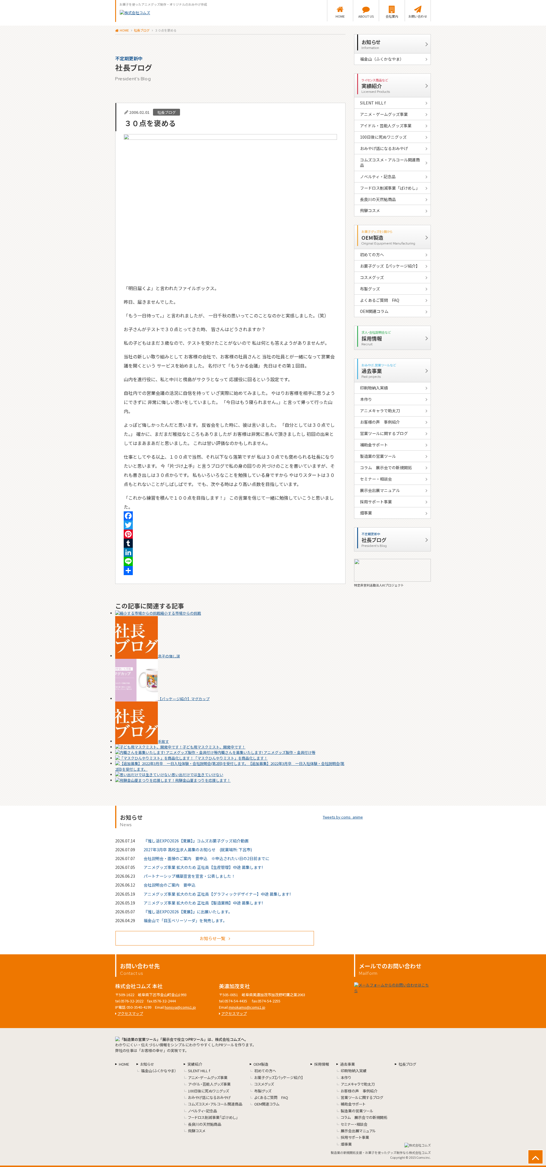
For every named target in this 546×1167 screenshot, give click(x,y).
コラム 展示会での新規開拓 (386, 467)
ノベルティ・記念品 (378, 176)
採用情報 (321, 1064)
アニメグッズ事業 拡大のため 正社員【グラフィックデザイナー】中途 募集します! (217, 894)
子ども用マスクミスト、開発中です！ (214, 747)
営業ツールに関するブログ (384, 433)
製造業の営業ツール (378, 456)
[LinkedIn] (230, 552)
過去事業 (347, 1064)
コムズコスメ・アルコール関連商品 (390, 162)
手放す (163, 741)
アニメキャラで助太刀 (380, 410)
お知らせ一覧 (212, 938)
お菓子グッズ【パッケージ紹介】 (390, 266)
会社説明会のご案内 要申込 (169, 885)
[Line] (230, 561)
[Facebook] (230, 515)
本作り (366, 399)
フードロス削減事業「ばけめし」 (390, 188)
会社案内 (392, 16)
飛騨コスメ (370, 210)
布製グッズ (370, 289)
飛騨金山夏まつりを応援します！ (203, 780)
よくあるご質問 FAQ (379, 300)
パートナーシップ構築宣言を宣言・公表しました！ (189, 876)
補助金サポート (374, 445)
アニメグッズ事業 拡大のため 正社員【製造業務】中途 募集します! (203, 903)
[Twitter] (230, 525)
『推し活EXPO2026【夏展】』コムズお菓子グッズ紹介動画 (196, 841)
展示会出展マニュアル (380, 490)
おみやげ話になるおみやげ (384, 148)
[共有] (230, 570)
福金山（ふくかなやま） (382, 59)
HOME (340, 16)
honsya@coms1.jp (180, 1007)
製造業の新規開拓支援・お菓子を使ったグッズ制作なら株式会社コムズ (381, 1152)
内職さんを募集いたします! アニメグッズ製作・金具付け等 (266, 752)
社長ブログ (142, 30)
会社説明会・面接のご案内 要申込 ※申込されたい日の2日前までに (206, 858)
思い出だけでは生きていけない (197, 774)
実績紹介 (194, 1064)
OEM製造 (260, 1064)
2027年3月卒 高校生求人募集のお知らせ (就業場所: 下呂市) (198, 849)
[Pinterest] (230, 534)
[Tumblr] (230, 543)
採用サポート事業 (376, 501)
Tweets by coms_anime (343, 817)
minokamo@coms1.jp (247, 1007)
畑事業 (366, 513)
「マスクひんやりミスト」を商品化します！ (231, 758)
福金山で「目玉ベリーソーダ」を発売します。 (185, 920)
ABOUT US (366, 16)
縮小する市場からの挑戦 (180, 613)
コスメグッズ (372, 277)
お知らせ (147, 1064)
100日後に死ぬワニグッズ (383, 137)
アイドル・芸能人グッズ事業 (385, 125)
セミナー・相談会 (376, 479)
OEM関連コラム (374, 311)
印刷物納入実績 (374, 388)
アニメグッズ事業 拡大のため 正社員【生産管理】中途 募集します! (203, 867)
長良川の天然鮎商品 (378, 199)
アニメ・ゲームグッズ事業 (384, 114)
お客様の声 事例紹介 (380, 422)
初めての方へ (372, 254)
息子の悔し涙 (169, 656)
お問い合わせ (417, 16)
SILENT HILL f (373, 103)
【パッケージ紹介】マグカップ (184, 698)
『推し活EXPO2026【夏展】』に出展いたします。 (188, 911)
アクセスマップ (130, 1013)
